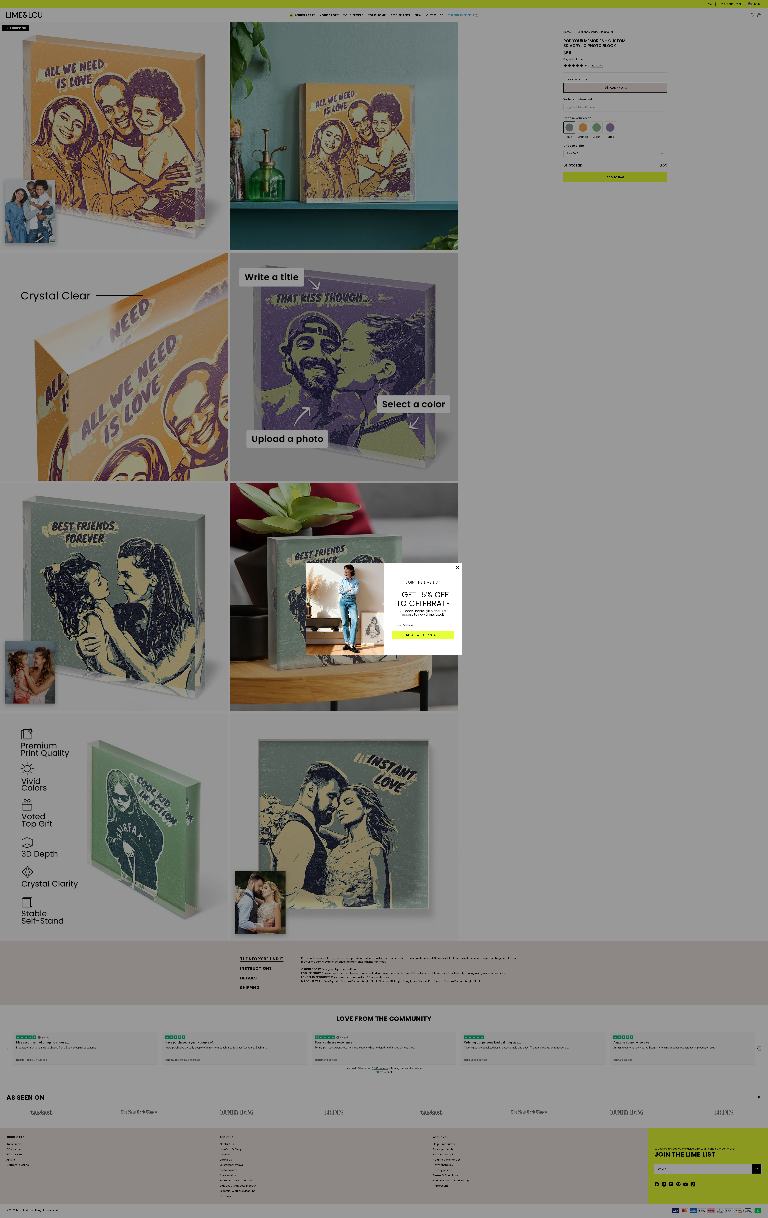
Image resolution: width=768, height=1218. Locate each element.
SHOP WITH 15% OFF (423, 635)
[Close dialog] (457, 567)
